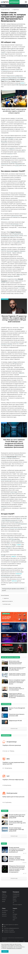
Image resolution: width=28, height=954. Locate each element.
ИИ (17, 85)
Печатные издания (17, 904)
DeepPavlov (10, 276)
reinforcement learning (16, 527)
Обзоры (4, 899)
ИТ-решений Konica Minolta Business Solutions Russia (12, 234)
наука (18, 241)
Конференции (16, 894)
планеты (9, 479)
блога (17, 342)
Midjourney (19, 274)
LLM (12, 48)
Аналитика (4, 896)
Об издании (5, 910)
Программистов (19, 163)
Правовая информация (9, 932)
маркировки (21, 286)
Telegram (15, 918)
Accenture (3, 456)
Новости (4, 894)
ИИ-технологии (5, 219)
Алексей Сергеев (11, 456)
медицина (22, 251)
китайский (19, 541)
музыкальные (4, 163)
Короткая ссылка (6, 604)
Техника (15, 901)
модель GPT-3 (18, 522)
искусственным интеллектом (9, 520)
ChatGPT (3, 52)
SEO (25, 402)
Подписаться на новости (7, 601)
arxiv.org (18, 83)
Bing (18, 539)
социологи (12, 148)
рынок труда (13, 492)
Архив (3, 901)
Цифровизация (14, 2)
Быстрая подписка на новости (11, 924)
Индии (15, 362)
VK (13, 912)
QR (9, 367)
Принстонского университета (14, 76)
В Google (3, 554)
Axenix (16, 455)
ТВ (13, 902)
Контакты (4, 916)
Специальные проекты (16, 896)
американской (6, 518)
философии (4, 141)
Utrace (16, 279)
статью (22, 83)
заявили (13, 556)
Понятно (5, 951)
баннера (10, 344)
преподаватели (10, 137)
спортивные (14, 162)
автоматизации (14, 224)
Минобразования (5, 575)
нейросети (8, 546)
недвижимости (5, 69)
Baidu (8, 543)
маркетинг (4, 249)
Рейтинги (4, 897)
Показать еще (14, 728)
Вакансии (4, 914)
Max (14, 910)
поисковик (14, 539)
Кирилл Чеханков (15, 232)
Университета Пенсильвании (8, 77)
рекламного (4, 344)
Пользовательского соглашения (14, 948)
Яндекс (14, 544)
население (4, 479)
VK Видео (15, 914)
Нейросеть (21, 373)
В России (3, 568)
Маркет (14, 899)
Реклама (4, 912)
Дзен (14, 919)
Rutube (14, 916)
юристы (24, 150)
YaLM (8, 548)
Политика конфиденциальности (11, 928)
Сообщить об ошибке (9, 930)
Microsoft (10, 537)
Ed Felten (17, 79)
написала (14, 581)
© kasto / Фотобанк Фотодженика (20, 106)
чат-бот (17, 165)
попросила (19, 573)
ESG (16, 385)
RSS (5, 926)
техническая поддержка (12, 251)
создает (19, 544)
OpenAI (18, 518)
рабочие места (15, 215)
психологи (9, 153)
